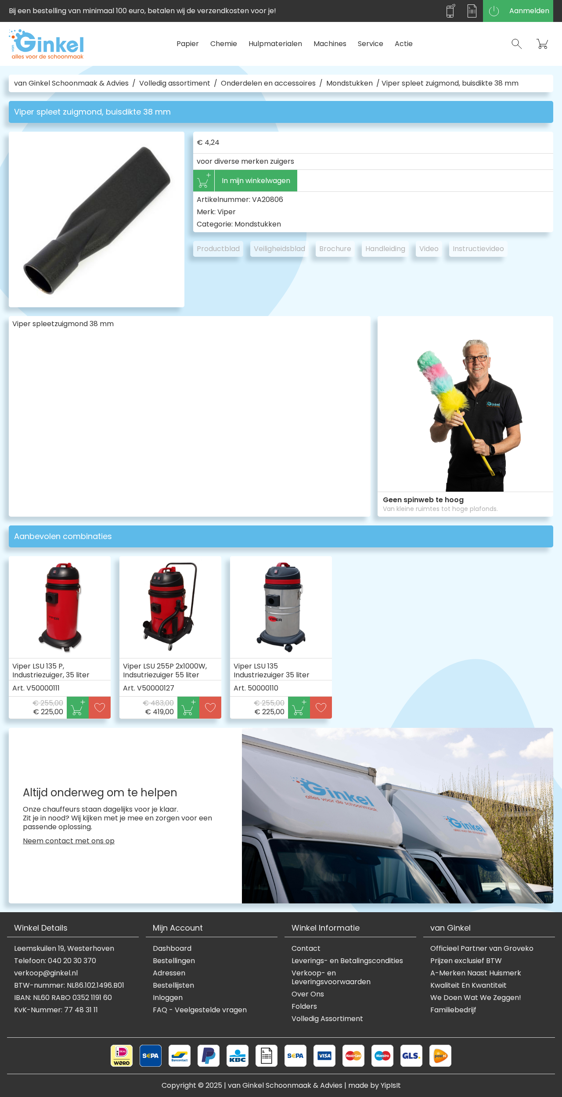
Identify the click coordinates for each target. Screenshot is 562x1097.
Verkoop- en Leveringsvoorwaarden (331, 977)
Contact (306, 948)
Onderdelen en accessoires (268, 83)
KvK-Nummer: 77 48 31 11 (56, 1010)
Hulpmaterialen (275, 44)
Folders (304, 1006)
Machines (329, 44)
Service (370, 44)
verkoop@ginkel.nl (46, 973)
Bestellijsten (173, 985)
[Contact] (450, 11)
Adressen (169, 973)
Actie (404, 44)
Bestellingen (174, 961)
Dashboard (172, 948)
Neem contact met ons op (69, 841)
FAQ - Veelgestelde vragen (200, 1010)
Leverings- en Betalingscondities (347, 961)
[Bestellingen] (472, 11)
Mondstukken (349, 83)
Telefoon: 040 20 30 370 (55, 961)
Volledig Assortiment (327, 1018)
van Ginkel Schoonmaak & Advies (71, 83)
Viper (226, 212)
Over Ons (308, 994)
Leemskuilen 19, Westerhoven (64, 948)
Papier (188, 44)
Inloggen (168, 997)
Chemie (223, 44)
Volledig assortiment (174, 83)
